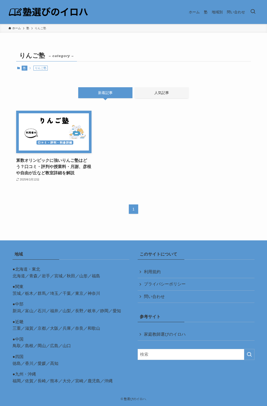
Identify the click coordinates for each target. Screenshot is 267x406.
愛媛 (42, 363)
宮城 (58, 276)
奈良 (79, 328)
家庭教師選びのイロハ (165, 334)
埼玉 (54, 293)
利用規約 (152, 272)
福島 (96, 276)
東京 (79, 293)
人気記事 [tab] (161, 93)
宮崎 (79, 381)
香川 (29, 363)
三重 (17, 328)
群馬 (42, 293)
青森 (33, 276)
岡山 (42, 345)
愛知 (117, 311)
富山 (29, 311)
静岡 (104, 311)
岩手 (46, 276)
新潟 (17, 311)
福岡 (17, 381)
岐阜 (92, 311)
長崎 (42, 381)
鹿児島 (94, 381)
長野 (79, 311)
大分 (67, 381)
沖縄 (108, 381)
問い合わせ (154, 296)
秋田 (71, 276)
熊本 (54, 381)
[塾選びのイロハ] (48, 12)
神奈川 (94, 293)
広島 (54, 345)
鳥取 (17, 345)
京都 (42, 328)
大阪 (54, 328)
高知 (54, 363)
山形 (83, 276)
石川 (42, 311)
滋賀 (29, 328)
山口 (67, 345)
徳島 (17, 363)
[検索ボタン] (253, 12)
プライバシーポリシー (165, 284)
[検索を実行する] (249, 354)
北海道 (19, 276)
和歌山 (94, 328)
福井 (54, 311)
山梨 (67, 311)
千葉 (67, 293)
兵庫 (67, 328)
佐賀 (29, 381)
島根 (29, 345)
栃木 (29, 293)
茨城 (17, 293)
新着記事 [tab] (105, 93)
